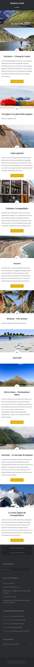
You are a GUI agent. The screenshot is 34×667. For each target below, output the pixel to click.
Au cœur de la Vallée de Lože (11, 587)
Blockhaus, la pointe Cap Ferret (21, 631)
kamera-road (17, 3)
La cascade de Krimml (18, 616)
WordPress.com (21, 663)
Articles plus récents (17, 552)
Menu (18, 7)
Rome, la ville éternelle (18, 623)
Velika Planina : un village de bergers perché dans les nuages (17, 592)
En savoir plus (17, 81)
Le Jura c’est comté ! (9, 583)
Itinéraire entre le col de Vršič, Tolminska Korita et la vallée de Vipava (16, 601)
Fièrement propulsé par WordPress (17, 661)
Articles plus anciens (17, 548)
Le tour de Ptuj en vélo (9, 596)
